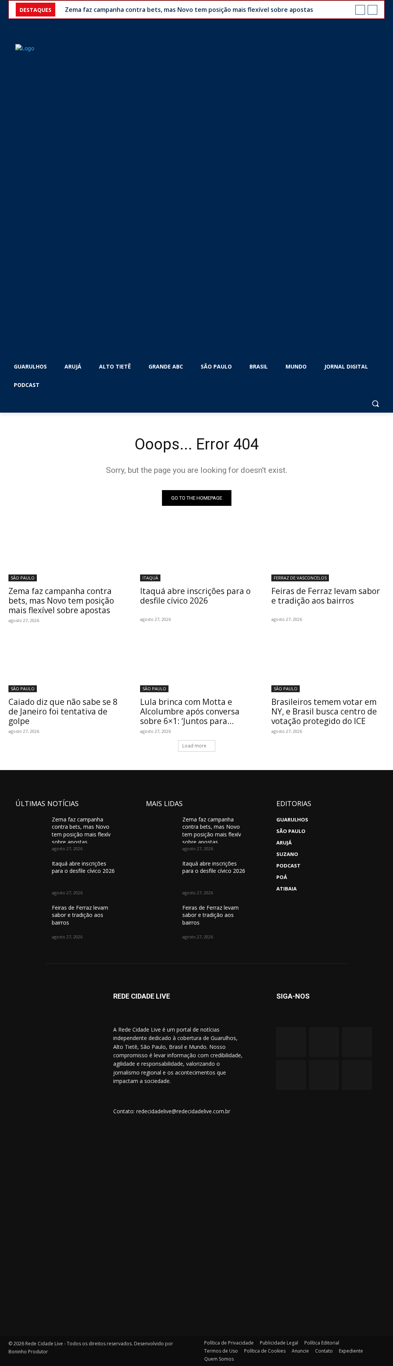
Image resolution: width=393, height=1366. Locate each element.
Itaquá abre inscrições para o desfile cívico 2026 (195, 596)
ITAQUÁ (150, 578)
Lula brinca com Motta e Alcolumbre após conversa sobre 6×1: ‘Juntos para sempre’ (189, 716)
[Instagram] (290, 1042)
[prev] (360, 10)
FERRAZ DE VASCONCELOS (300, 578)
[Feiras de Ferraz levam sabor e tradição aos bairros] (328, 553)
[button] (375, 403)
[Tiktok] (357, 1075)
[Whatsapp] (290, 1075)
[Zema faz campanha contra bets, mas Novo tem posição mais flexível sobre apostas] (65, 553)
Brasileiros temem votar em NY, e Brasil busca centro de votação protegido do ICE (324, 711)
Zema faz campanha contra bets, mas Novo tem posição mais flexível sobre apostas (189, 9)
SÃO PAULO (23, 578)
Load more (194, 745)
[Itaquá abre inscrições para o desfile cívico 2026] (196, 553)
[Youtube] (357, 1042)
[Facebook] (324, 1042)
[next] (372, 10)
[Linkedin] (324, 1075)
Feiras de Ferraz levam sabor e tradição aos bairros (325, 596)
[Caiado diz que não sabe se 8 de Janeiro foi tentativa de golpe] (65, 663)
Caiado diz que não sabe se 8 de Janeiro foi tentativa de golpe (62, 711)
